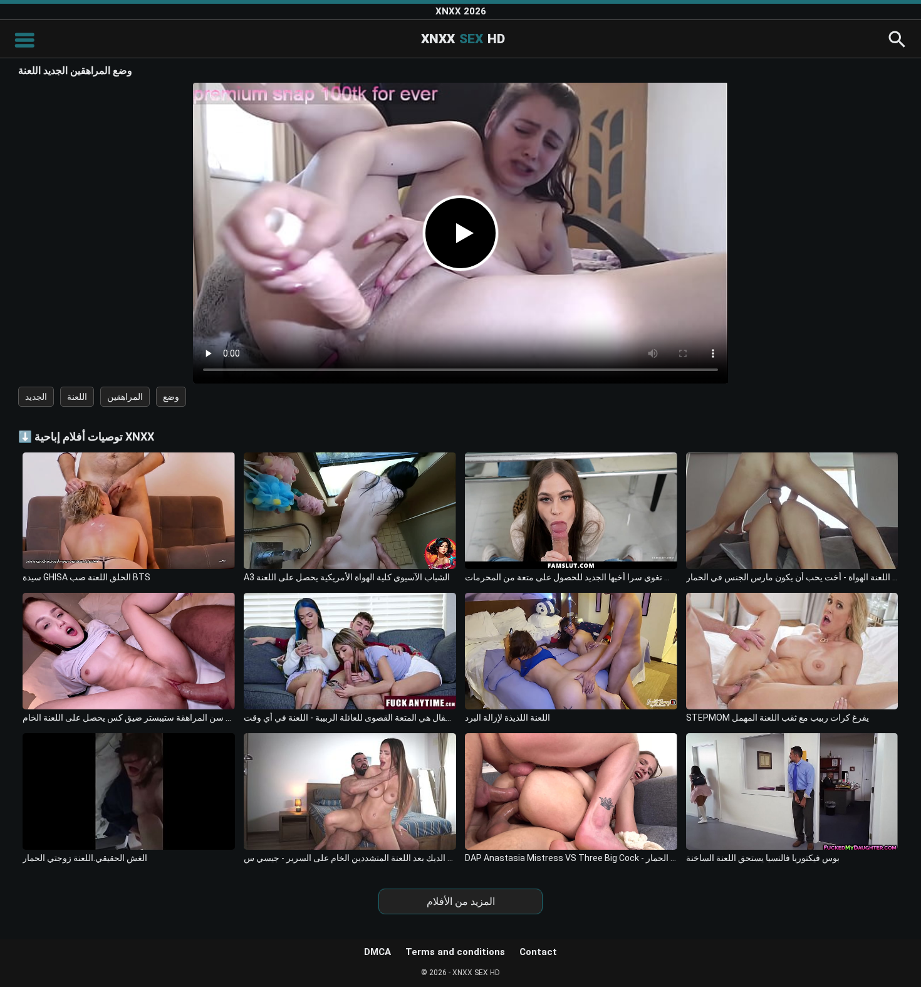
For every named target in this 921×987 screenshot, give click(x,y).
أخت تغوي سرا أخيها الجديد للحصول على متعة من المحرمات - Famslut (571, 577)
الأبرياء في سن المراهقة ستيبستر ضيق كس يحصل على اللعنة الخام (129, 718)
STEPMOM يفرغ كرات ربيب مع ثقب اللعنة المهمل (777, 718)
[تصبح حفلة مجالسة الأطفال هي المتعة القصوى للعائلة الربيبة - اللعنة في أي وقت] (350, 651)
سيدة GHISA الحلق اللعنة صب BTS (86, 577)
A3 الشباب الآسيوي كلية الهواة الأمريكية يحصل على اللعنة (347, 577)
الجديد (36, 397)
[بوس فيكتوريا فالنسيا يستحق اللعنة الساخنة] (792, 791)
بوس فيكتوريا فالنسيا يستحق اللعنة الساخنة (763, 858)
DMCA (377, 952)
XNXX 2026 (460, 11)
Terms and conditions (455, 952)
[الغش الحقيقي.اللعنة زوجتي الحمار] (129, 791)
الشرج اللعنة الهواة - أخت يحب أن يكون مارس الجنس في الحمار (792, 577)
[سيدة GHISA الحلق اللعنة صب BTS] (129, 510)
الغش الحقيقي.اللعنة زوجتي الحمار (85, 858)
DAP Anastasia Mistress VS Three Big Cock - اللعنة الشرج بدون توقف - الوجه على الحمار (571, 858)
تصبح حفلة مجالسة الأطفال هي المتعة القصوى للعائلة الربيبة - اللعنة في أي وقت (350, 718)
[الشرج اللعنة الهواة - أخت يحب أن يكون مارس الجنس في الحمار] (792, 510)
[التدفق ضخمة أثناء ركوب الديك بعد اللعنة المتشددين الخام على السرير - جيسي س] (350, 791)
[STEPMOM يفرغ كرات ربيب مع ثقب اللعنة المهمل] (792, 651)
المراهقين (125, 397)
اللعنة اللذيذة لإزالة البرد (507, 718)
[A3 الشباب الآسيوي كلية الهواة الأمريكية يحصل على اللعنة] (350, 510)
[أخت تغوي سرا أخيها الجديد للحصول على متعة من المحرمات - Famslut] (571, 510)
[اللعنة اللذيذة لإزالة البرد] (571, 651)
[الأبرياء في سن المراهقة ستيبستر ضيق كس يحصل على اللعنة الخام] (129, 651)
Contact (538, 952)
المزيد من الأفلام (461, 901)
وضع (171, 397)
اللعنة (77, 397)
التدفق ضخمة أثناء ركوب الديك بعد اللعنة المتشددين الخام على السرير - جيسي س (350, 858)
